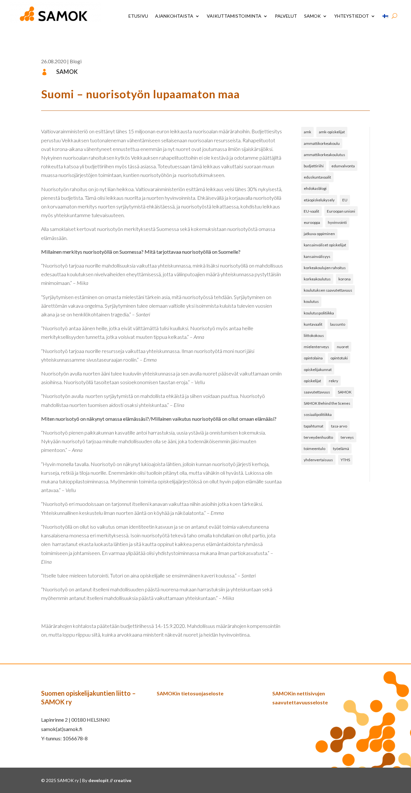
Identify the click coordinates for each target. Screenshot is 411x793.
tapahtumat (313, 426)
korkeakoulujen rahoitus (325, 267)
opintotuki (339, 358)
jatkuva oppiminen (319, 233)
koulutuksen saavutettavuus (328, 290)
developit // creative (109, 780)
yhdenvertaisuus (318, 459)
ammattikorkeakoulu (322, 143)
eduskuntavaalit (317, 177)
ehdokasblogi (315, 188)
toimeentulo (314, 448)
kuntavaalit (313, 324)
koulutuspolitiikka (319, 313)
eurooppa (312, 222)
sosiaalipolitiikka (318, 414)
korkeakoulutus (317, 279)
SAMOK (312, 16)
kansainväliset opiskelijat (325, 244)
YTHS (345, 459)
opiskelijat (312, 380)
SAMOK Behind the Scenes (327, 403)
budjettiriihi (314, 165)
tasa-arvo (339, 426)
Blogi (76, 61)
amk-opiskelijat (332, 131)
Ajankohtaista (174, 16)
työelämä (341, 448)
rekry (333, 380)
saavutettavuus (317, 392)
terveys (347, 437)
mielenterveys (316, 346)
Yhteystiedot (351, 16)
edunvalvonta (343, 165)
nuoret (343, 346)
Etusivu (138, 16)
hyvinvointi (337, 222)
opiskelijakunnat (318, 369)
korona (344, 279)
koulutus (311, 301)
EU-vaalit (311, 211)
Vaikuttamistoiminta (234, 16)
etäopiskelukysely (319, 200)
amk (307, 131)
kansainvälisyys (317, 256)
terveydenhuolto (318, 437)
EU (344, 200)
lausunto (337, 324)
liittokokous (314, 335)
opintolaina (313, 358)
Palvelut (286, 16)
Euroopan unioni (341, 211)
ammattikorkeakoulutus (324, 154)
